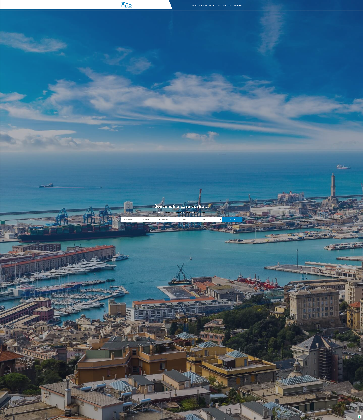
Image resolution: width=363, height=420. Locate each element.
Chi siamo (203, 5)
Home (194, 5)
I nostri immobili (224, 5)
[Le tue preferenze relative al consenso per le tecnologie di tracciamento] (359, 416)
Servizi (212, 5)
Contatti (238, 5)
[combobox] (131, 219)
